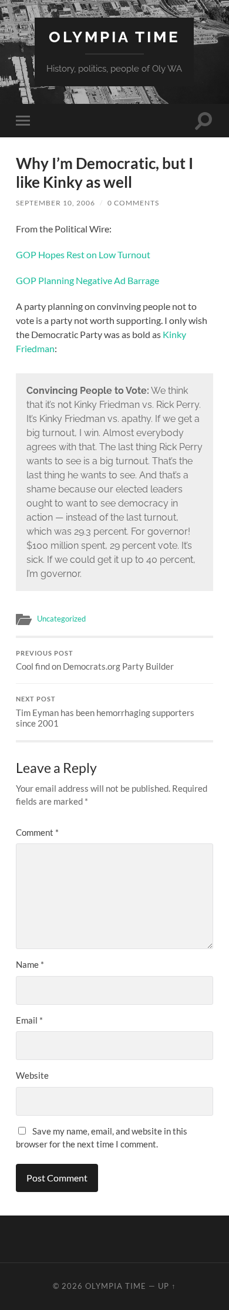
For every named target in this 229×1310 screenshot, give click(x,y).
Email (29, 1020)
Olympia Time (114, 37)
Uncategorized (61, 618)
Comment (37, 832)
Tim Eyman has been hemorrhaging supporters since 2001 (105, 711)
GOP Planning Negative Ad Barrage (87, 280)
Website (32, 1075)
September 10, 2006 (55, 202)
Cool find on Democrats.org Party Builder (95, 661)
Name (30, 964)
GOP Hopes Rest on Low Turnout (83, 254)
